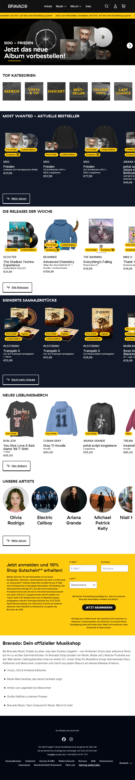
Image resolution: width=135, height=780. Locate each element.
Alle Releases (20, 287)
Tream (128, 440)
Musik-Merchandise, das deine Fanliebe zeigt (34, 679)
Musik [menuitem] (59, 6)
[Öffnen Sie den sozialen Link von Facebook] (64, 739)
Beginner (50, 257)
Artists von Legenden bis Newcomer (29, 687)
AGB (93, 761)
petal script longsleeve (100, 445)
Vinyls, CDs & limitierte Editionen (26, 670)
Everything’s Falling (97, 261)
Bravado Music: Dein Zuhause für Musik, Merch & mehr (40, 705)
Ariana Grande (94, 440)
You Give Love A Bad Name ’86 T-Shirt (18, 447)
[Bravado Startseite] (18, 6)
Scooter (9, 257)
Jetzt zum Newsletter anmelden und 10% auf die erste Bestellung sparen (80, 15)
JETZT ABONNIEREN (99, 607)
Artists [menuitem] (48, 6)
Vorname (105, 562)
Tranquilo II (11, 350)
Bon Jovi (9, 440)
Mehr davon (19, 198)
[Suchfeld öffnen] (106, 6)
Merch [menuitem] (74, 6)
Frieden (8, 166)
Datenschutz (106, 761)
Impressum (24, 765)
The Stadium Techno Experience (18, 263)
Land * (72, 578)
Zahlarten (30, 761)
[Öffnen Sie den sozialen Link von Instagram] (71, 739)
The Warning (92, 257)
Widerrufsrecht (67, 761)
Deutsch (124, 763)
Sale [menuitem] (88, 6)
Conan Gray (52, 440)
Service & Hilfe (47, 761)
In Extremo (11, 346)
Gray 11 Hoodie (54, 445)
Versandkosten (13, 761)
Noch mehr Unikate (23, 379)
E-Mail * (73, 562)
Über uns (70, 765)
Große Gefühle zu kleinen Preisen (27, 696)
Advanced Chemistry (58, 261)
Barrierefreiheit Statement (48, 765)
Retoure (83, 761)
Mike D (127, 257)
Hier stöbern (19, 466)
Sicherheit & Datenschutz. (98, 627)
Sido (6, 161)
